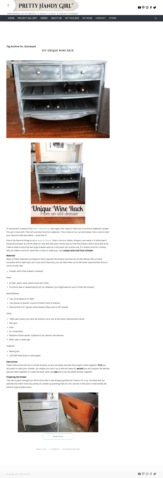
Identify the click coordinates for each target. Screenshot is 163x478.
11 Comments (54, 449)
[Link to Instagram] (147, 7)
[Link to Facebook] (151, 7)
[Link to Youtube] (139, 7)
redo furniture (44, 240)
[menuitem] (11, 18)
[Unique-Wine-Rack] (58, 99)
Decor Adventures (72, 449)
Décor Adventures (41, 228)
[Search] (155, 18)
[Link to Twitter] (155, 7)
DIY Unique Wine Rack (58, 50)
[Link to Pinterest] (143, 7)
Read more (58, 436)
